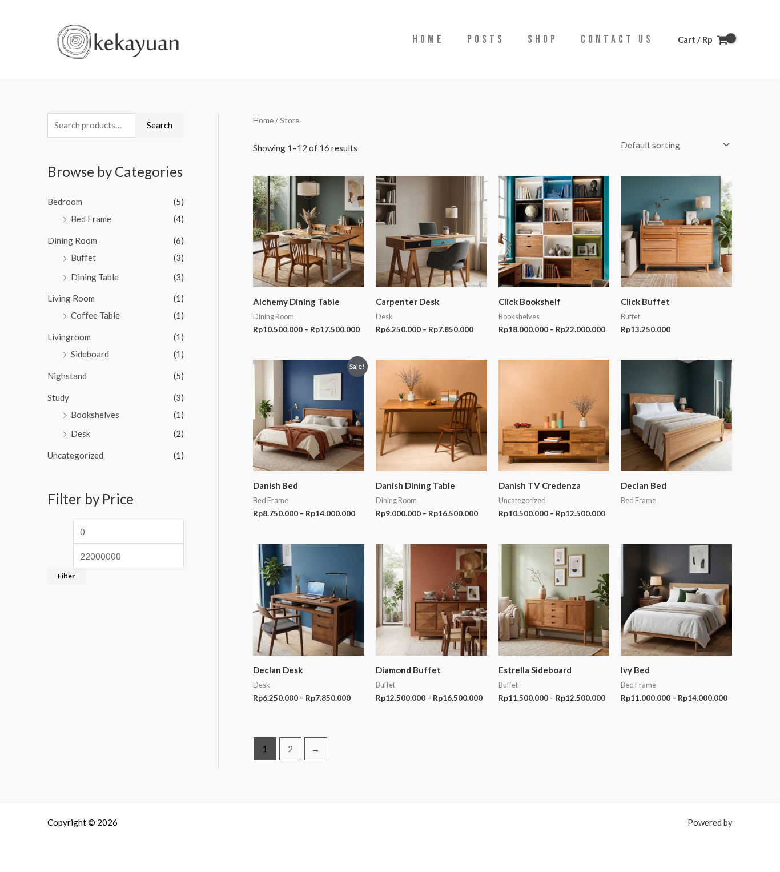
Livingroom (69, 337)
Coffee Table (95, 315)
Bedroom (64, 201)
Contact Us (617, 39)
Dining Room (72, 240)
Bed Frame (91, 219)
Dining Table (95, 277)
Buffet (83, 257)
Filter (66, 576)
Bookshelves (95, 414)
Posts (486, 39)
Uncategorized (75, 455)
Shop (543, 39)
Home (428, 39)
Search (159, 125)
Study (58, 397)
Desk (80, 433)
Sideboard (90, 354)
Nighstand (67, 376)
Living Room (71, 298)
